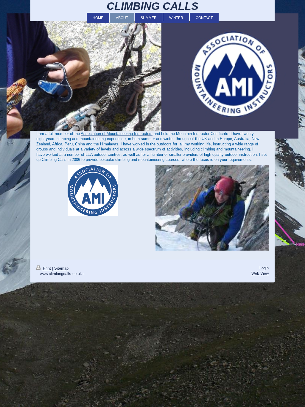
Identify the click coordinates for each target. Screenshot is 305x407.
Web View (260, 273)
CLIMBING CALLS (152, 6)
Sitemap (61, 268)
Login (264, 268)
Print (47, 268)
